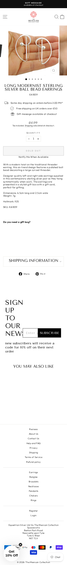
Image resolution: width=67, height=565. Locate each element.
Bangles (33, 476)
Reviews (33, 429)
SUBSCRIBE (49, 333)
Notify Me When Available (33, 156)
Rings (33, 500)
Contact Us (33, 438)
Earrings (33, 472)
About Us (33, 433)
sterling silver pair (37, 178)
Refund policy (33, 462)
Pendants (33, 491)
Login (33, 515)
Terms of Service (33, 457)
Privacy (33, 447)
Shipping (29, 125)
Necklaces (33, 486)
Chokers (33, 495)
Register (33, 510)
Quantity (33, 133)
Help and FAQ (33, 443)
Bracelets (33, 481)
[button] (11, 553)
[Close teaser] (20, 545)
